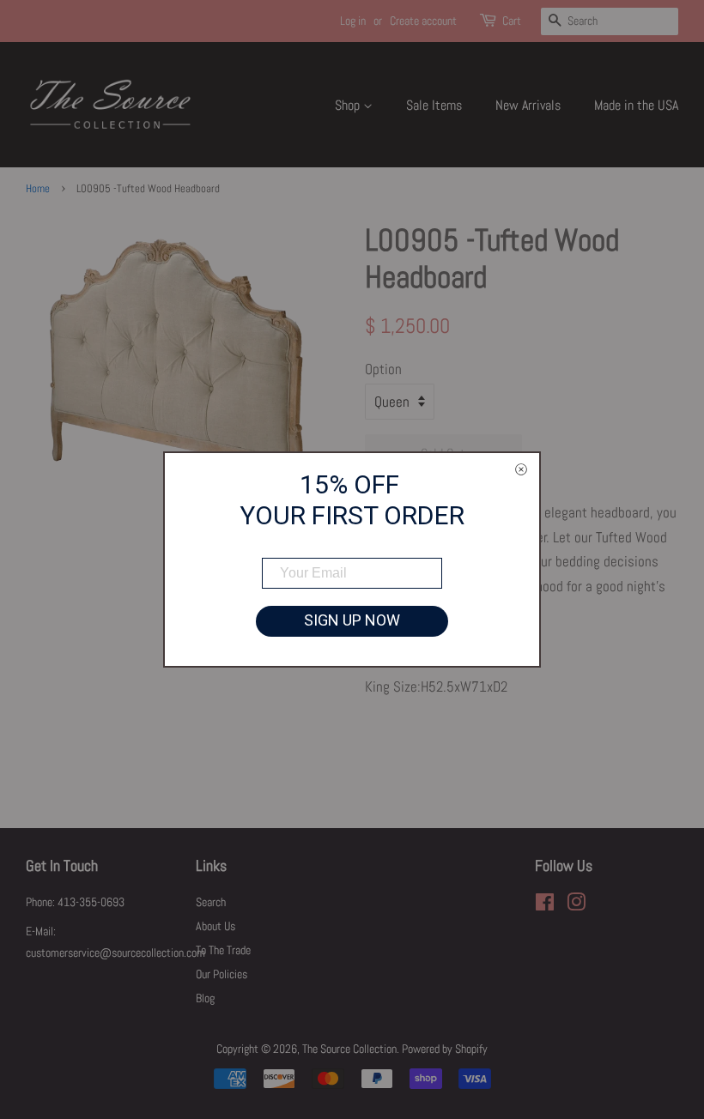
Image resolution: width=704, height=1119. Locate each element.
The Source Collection (349, 1048)
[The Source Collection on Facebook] (545, 905)
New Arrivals (528, 105)
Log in (353, 20)
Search (211, 902)
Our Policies (221, 974)
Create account (423, 20)
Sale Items (434, 105)
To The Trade (223, 950)
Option (383, 369)
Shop (349, 105)
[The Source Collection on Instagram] (576, 905)
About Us (215, 926)
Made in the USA (636, 105)
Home (38, 189)
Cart (511, 20)
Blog (205, 998)
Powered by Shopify (445, 1048)
